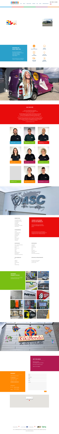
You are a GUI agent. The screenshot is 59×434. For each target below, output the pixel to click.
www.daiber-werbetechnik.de (15, 382)
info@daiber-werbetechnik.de (15, 381)
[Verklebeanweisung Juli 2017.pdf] (35, 427)
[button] (31, 275)
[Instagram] (50, 4)
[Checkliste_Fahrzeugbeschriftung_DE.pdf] (19, 427)
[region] (15, 135)
